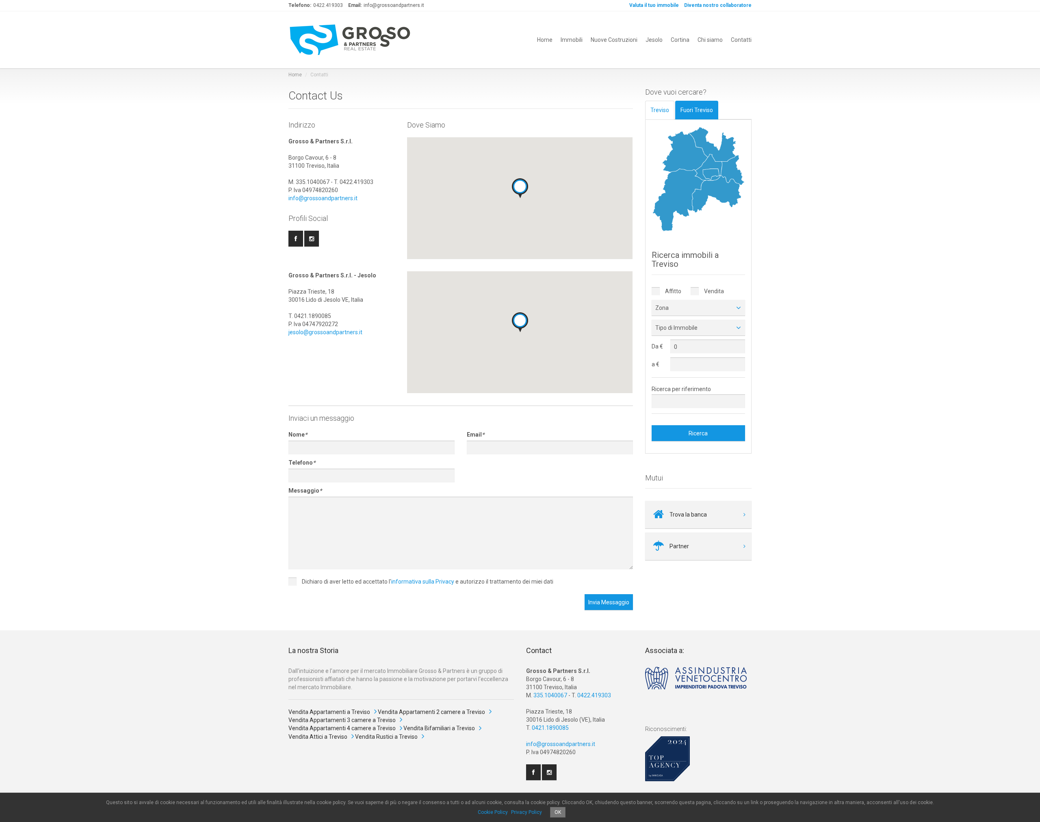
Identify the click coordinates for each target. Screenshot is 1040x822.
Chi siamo (710, 40)
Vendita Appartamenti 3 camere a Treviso (342, 720)
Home (544, 40)
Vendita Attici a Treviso (317, 736)
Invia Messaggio (608, 602)
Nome (297, 434)
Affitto (672, 291)
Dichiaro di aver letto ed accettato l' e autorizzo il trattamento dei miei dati (427, 581)
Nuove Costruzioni (614, 40)
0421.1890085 (550, 728)
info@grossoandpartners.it (323, 198)
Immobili (572, 40)
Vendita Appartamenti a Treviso (329, 712)
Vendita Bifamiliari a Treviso (439, 728)
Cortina (680, 40)
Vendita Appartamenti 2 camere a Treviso (431, 712)
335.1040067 (550, 695)
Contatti (741, 40)
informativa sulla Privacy (422, 581)
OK (558, 812)
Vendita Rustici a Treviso (386, 736)
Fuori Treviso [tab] (696, 110)
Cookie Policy (493, 812)
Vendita (713, 291)
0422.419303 (594, 695)
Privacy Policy (526, 812)
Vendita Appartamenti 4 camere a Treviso (342, 728)
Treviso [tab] (659, 110)
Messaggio (305, 490)
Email (475, 434)
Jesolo (654, 40)
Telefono (301, 462)
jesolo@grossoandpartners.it (325, 332)
